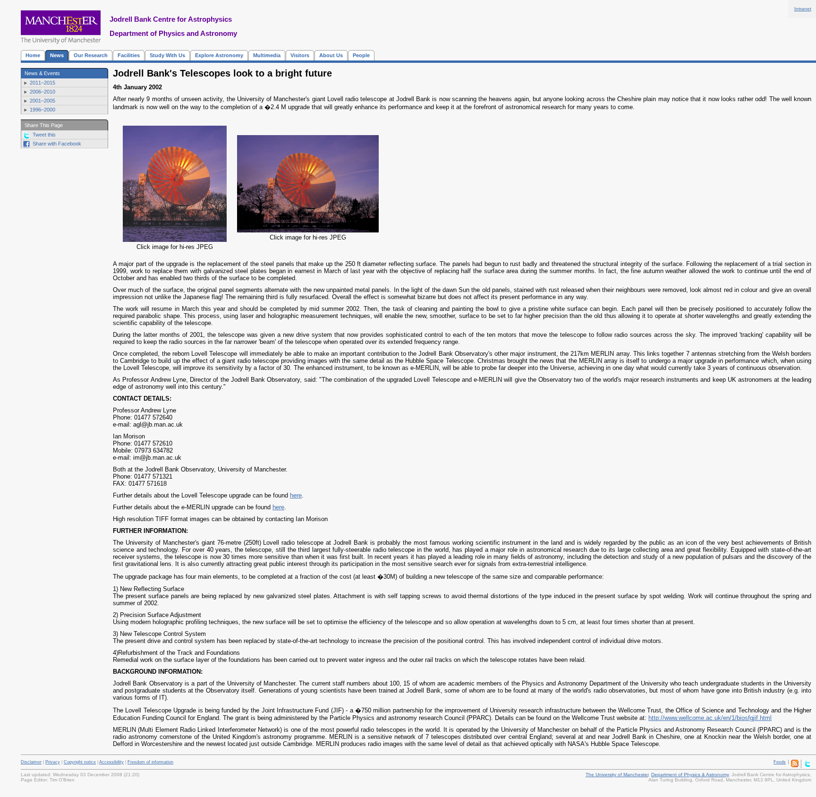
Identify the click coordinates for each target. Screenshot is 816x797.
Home (33, 55)
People (361, 55)
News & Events (42, 73)
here (296, 495)
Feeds (780, 762)
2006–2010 (42, 91)
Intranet (802, 8)
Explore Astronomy (219, 55)
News (57, 55)
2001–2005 (42, 100)
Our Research (91, 55)
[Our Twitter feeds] (807, 765)
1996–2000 (42, 109)
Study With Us (167, 55)
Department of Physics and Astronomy (173, 33)
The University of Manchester (617, 774)
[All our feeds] (795, 765)
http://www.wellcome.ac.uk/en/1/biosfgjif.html (710, 717)
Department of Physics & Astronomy (690, 774)
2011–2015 (42, 83)
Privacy (52, 762)
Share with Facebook (57, 143)
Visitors (299, 55)
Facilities (129, 55)
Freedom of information (150, 762)
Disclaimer (31, 762)
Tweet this (44, 134)
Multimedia (266, 55)
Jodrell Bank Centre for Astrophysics (171, 19)
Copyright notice (80, 762)
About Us (331, 55)
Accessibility (111, 762)
